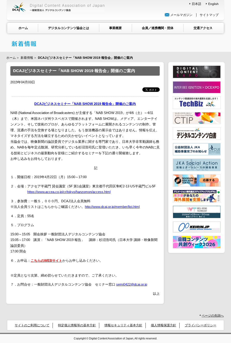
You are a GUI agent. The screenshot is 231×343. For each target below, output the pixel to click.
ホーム (23, 28)
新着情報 (27, 57)
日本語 (196, 4)
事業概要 (115, 28)
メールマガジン (180, 15)
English (213, 4)
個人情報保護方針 (163, 325)
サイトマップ (209, 15)
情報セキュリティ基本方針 (123, 325)
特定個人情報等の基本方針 (77, 325)
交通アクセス (203, 28)
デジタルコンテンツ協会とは (68, 28)
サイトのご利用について (32, 325)
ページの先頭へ (213, 315)
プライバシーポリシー (200, 325)
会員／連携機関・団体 (157, 28)
